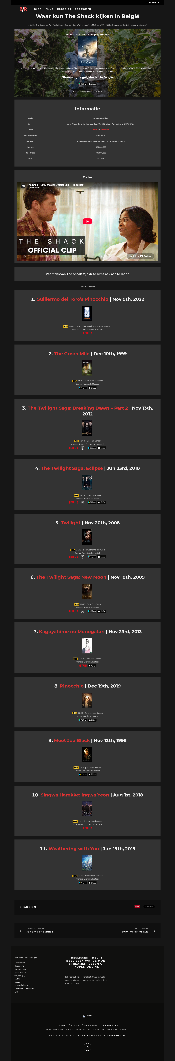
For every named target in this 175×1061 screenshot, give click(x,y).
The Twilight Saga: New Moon (71, 577)
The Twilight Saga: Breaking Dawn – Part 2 (78, 408)
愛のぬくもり (19, 975)
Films (49, 9)
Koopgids (64, 9)
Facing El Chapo (21, 985)
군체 (16, 991)
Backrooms (19, 966)
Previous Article (35, 929)
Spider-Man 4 (19, 972)
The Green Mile (72, 353)
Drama (95, 129)
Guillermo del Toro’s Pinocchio (72, 299)
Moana (17, 982)
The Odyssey (19, 962)
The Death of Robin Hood (25, 988)
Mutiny (17, 979)
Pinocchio (72, 686)
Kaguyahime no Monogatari (72, 631)
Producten (83, 9)
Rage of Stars (20, 969)
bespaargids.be (115, 1035)
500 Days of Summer (40, 932)
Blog (38, 9)
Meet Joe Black (72, 740)
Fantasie (105, 129)
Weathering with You (74, 848)
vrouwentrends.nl (89, 1035)
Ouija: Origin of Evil (134, 932)
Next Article (141, 929)
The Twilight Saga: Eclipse (72, 468)
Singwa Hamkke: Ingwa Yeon (75, 795)
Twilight (71, 522)
